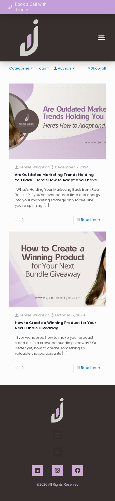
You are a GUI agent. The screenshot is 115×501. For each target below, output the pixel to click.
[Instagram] (57, 470)
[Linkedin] (37, 470)
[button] (101, 37)
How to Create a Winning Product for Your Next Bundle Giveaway (55, 325)
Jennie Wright (31, 167)
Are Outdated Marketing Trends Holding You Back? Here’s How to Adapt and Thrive (56, 177)
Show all (98, 68)
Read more (91, 219)
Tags (41, 68)
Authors (65, 68)
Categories (19, 68)
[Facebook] (77, 470)
